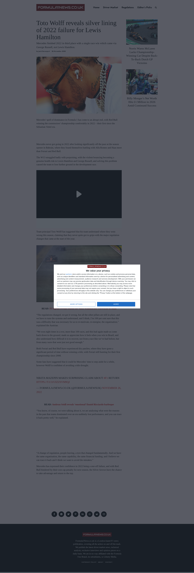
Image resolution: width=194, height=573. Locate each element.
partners (69, 274)
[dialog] (97, 286)
